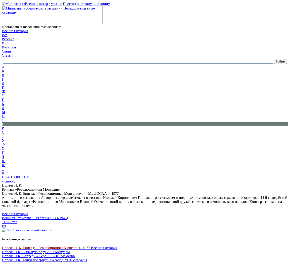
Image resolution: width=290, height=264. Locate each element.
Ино (5, 43)
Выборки (9, 47)
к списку (8, 181)
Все (4, 35)
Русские (8, 39)
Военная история (15, 31)
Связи (6, 51)
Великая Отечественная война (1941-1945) (35, 218)
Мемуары (62, 252)
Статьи (7, 55)
